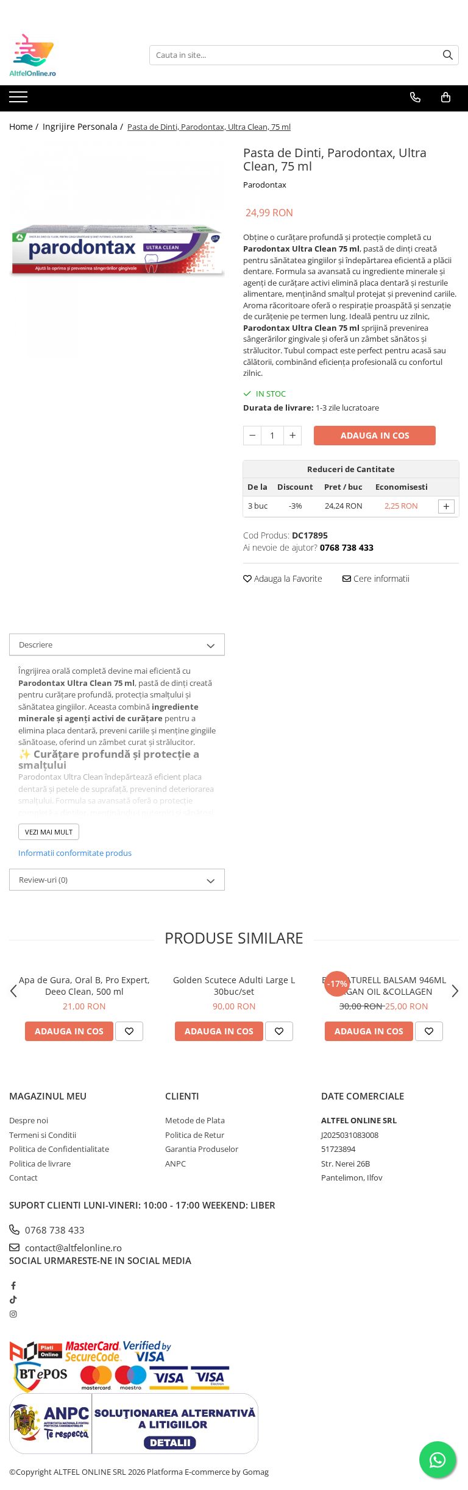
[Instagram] (13, 1313)
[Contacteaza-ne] (415, 97)
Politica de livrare (40, 1163)
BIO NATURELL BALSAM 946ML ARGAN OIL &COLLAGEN (384, 985)
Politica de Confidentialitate (59, 1148)
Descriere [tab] (35, 644)
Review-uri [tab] (43, 879)
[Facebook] (13, 1285)
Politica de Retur (194, 1134)
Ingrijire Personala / (84, 126)
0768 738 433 (54, 1230)
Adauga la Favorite (287, 578)
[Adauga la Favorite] (129, 1031)
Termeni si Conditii (42, 1134)
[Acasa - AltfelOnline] (70, 55)
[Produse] (19, 100)
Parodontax (264, 184)
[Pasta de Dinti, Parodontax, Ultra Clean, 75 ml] (117, 250)
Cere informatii (380, 578)
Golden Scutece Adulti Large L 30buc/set (234, 985)
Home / (25, 126)
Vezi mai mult (49, 831)
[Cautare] (448, 55)
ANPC (175, 1163)
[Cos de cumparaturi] (446, 97)
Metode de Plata (195, 1120)
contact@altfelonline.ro (72, 1247)
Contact (23, 1177)
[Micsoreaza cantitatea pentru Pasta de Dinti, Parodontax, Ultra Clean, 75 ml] (252, 435)
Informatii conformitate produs (75, 852)
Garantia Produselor (201, 1148)
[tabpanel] (117, 250)
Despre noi (28, 1120)
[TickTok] (13, 1299)
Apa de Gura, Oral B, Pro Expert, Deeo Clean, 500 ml (84, 985)
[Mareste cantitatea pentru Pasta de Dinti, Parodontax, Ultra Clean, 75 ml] (292, 435)
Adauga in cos (375, 435)
